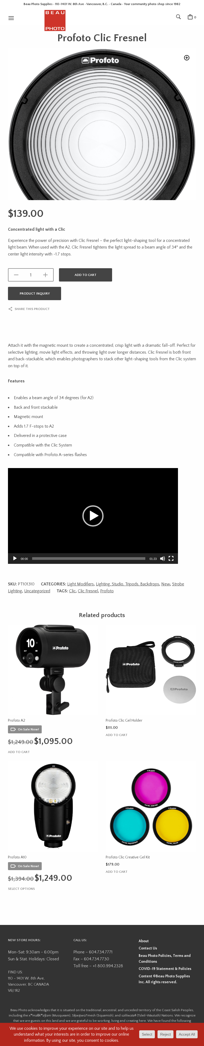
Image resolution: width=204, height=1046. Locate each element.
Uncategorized (37, 591)
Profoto (107, 591)
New (165, 584)
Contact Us (148, 948)
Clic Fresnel (88, 591)
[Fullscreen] (171, 558)
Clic (72, 591)
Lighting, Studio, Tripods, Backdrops (127, 584)
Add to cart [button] (19, 752)
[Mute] (162, 558)
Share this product (32, 309)
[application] (93, 516)
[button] (186, 57)
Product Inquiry (35, 293)
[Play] (15, 558)
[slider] (88, 558)
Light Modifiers (80, 584)
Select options (21, 889)
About (144, 941)
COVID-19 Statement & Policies (165, 969)
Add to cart (85, 275)
